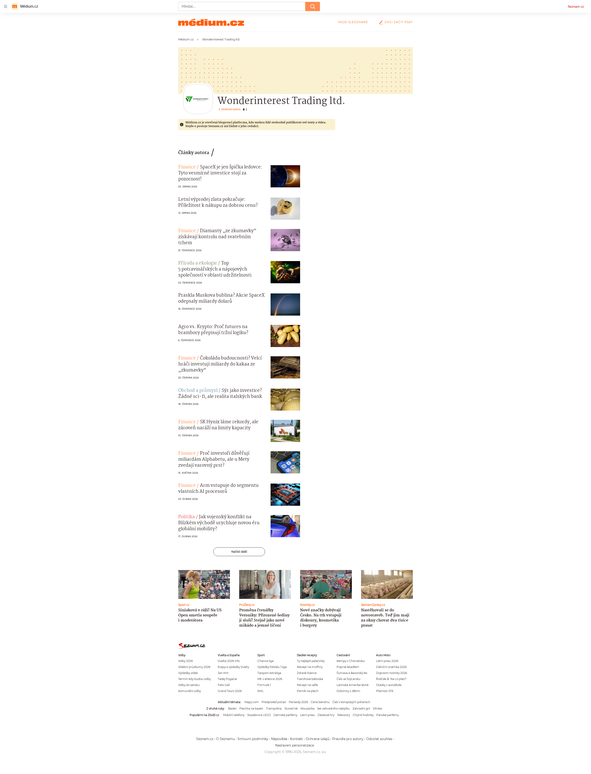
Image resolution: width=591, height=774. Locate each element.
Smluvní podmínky (253, 739)
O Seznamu (225, 739)
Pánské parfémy (387, 715)
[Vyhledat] (312, 6)
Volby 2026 (185, 661)
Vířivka (377, 708)
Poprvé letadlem (348, 667)
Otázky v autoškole (388, 685)
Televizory (343, 715)
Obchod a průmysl (197, 390)
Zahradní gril (361, 708)
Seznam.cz (576, 6)
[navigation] (5, 6)
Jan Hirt (223, 673)
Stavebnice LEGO (259, 715)
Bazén (232, 708)
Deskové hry (326, 715)
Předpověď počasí (274, 702)
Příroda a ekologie (197, 263)
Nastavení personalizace (294, 745)
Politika (186, 517)
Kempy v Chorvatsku (351, 661)
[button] (285, 176)
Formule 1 (264, 685)
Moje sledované (353, 22)
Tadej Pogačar (227, 679)
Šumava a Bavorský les (352, 673)
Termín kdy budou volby (194, 679)
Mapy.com (251, 702)
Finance (187, 167)
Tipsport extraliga (269, 673)
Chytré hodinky (363, 715)
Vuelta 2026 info (229, 661)
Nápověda (279, 739)
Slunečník (291, 708)
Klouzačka (307, 708)
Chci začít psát (399, 22)
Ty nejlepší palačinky (311, 661)
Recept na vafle (307, 685)
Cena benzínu (320, 702)
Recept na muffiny (310, 667)
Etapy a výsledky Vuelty (233, 667)
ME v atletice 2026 (269, 679)
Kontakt (296, 739)
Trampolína (274, 708)
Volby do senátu (189, 685)
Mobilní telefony (233, 715)
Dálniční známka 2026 (391, 667)
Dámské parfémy (285, 715)
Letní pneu (307, 715)
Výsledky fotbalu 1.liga (272, 667)
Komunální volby (189, 691)
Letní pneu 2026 (387, 661)
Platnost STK (384, 691)
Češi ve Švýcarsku (348, 679)
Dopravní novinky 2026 (391, 673)
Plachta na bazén (251, 708)
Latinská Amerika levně (352, 685)
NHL (260, 691)
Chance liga (265, 661)
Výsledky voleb (188, 673)
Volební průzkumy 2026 (194, 667)
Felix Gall (224, 685)
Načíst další (239, 551)
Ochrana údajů (317, 739)
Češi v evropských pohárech (351, 702)
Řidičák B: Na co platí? (391, 679)
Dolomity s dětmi (348, 691)
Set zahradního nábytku (333, 708)
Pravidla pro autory (347, 739)
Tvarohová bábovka (310, 679)
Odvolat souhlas (379, 739)
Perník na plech (307, 691)
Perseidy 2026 (298, 702)
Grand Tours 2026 (230, 691)
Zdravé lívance (307, 673)
